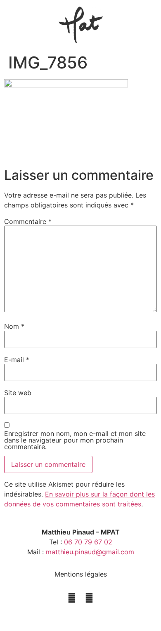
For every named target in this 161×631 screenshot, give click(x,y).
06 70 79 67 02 (88, 542)
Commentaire (28, 221)
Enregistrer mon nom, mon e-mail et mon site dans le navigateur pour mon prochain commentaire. (75, 440)
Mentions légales (80, 574)
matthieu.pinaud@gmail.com (90, 552)
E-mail (16, 359)
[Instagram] (72, 598)
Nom (14, 326)
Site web (17, 392)
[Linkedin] (89, 598)
